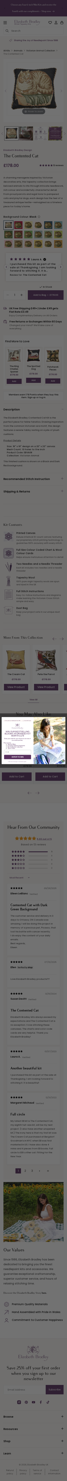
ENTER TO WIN (18, 757)
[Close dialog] (63, 719)
